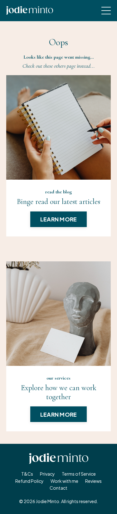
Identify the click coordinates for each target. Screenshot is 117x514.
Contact (58, 488)
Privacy (47, 474)
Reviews (93, 481)
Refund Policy (29, 481)
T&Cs (27, 474)
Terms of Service (79, 474)
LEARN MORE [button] (58, 219)
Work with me (64, 481)
